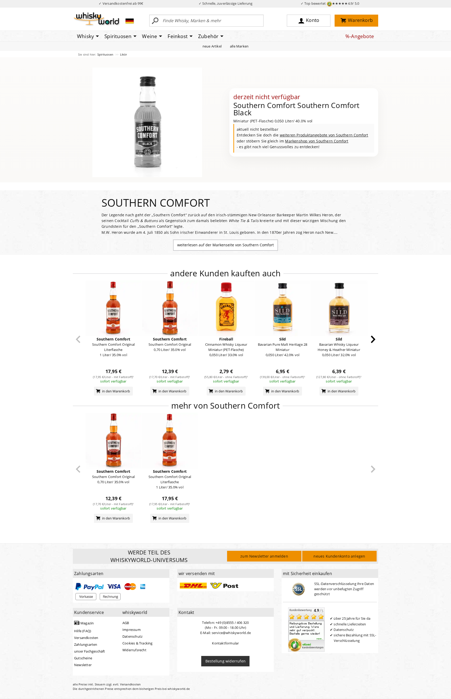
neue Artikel (212, 46)
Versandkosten (86, 637)
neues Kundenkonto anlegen (339, 556)
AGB (125, 622)
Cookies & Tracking (137, 643)
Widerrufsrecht (134, 650)
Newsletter (83, 664)
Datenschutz (132, 636)
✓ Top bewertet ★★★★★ (330, 3)
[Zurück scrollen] (78, 339)
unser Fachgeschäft (89, 651)
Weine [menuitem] (149, 36)
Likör (123, 54)
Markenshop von (316, 141)
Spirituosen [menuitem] (118, 36)
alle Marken (239, 46)
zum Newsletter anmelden (264, 556)
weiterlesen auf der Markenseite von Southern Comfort (225, 244)
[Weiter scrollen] (373, 339)
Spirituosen (105, 54)
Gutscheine (83, 658)
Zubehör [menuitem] (208, 36)
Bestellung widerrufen (225, 661)
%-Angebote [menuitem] (359, 36)
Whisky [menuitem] (85, 36)
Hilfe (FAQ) (82, 631)
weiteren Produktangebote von (324, 135)
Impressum (131, 629)
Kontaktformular (225, 643)
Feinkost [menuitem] (178, 36)
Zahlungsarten (85, 644)
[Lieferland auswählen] (129, 21)
